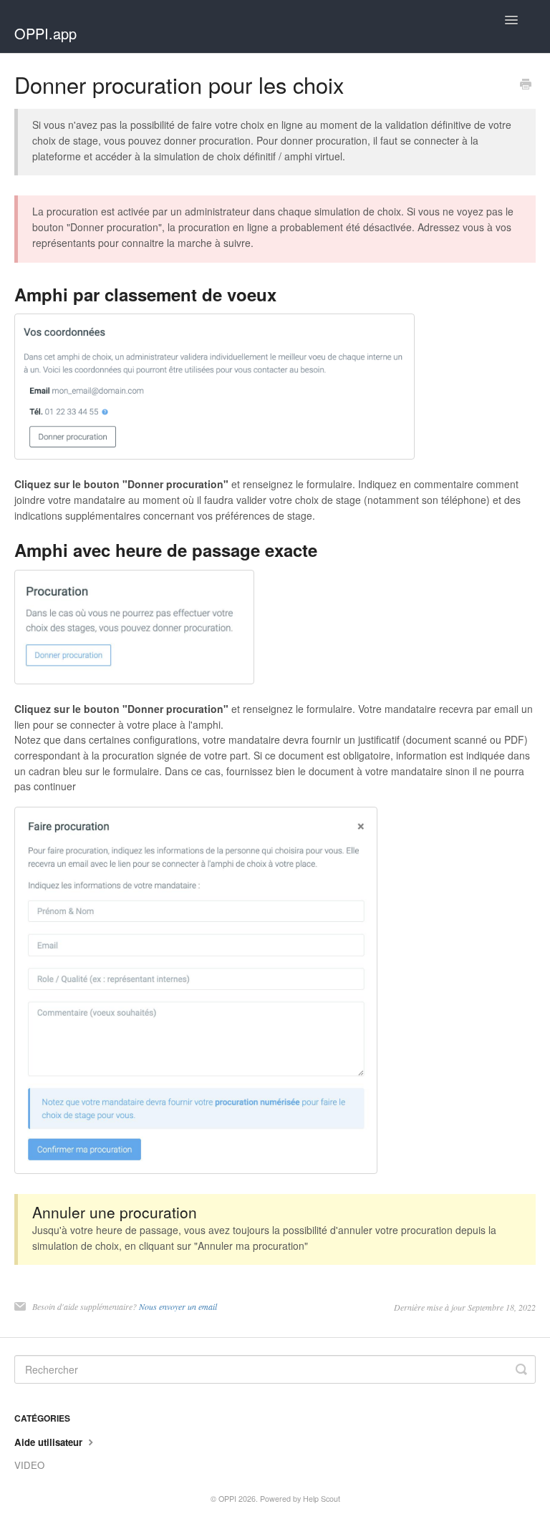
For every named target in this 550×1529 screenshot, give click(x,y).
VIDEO (29, 1465)
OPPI (227, 1498)
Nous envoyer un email (178, 1306)
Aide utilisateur (49, 1442)
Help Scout (321, 1498)
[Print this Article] (525, 85)
